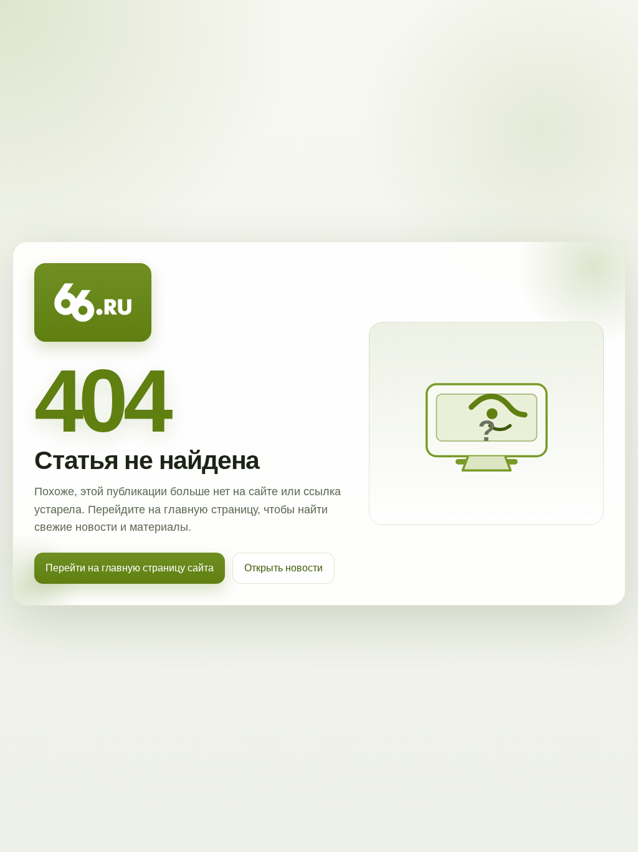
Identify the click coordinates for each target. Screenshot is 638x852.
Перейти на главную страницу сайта (129, 568)
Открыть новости (283, 568)
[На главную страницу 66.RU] (92, 302)
